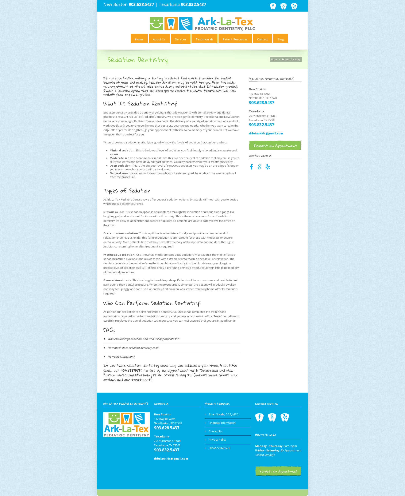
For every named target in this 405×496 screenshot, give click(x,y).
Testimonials (204, 39)
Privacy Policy (217, 439)
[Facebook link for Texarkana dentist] (251, 168)
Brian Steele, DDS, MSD (223, 414)
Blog (280, 39)
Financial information (222, 423)
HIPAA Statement (219, 448)
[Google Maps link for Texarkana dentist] (259, 168)
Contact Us (216, 431)
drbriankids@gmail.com (266, 133)
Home (139, 39)
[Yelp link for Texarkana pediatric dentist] (267, 168)
